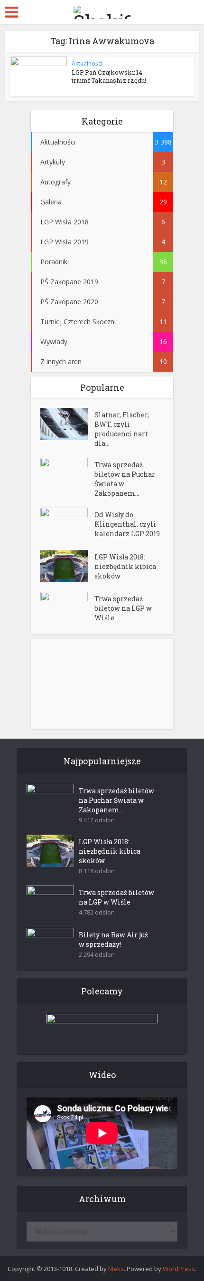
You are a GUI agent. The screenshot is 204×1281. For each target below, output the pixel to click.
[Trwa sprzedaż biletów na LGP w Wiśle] (67, 608)
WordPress (179, 1268)
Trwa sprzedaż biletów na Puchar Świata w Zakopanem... (124, 479)
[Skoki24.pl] (102, 10)
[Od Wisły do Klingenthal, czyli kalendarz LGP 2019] (67, 524)
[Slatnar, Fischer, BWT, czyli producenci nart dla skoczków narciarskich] (67, 424)
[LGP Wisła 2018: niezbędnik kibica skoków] (67, 566)
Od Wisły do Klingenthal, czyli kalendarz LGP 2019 (127, 524)
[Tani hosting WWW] (102, 1028)
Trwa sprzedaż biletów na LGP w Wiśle (123, 608)
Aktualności (87, 63)
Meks (116, 1268)
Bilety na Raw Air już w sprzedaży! (113, 939)
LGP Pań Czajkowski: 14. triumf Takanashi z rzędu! (109, 76)
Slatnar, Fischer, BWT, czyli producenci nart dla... (121, 429)
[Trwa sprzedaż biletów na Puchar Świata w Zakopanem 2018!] (67, 474)
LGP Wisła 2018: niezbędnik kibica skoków (125, 566)
